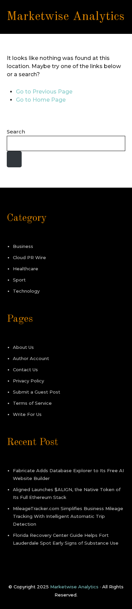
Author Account (31, 358)
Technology (26, 291)
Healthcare (25, 268)
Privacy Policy (28, 380)
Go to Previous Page (44, 91)
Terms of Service (32, 403)
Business (23, 246)
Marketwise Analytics (66, 17)
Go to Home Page (41, 100)
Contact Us (25, 369)
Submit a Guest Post (36, 392)
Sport (19, 279)
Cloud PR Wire (29, 257)
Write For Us (27, 414)
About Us (23, 347)
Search (16, 131)
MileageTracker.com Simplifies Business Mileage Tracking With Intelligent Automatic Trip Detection (68, 516)
